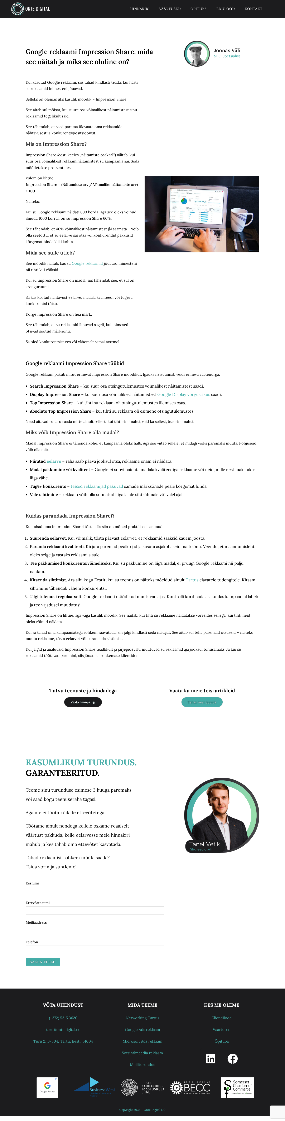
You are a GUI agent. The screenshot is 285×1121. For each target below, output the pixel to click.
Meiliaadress (36, 922)
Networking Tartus (142, 1017)
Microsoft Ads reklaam (142, 1041)
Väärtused (222, 1029)
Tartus (192, 579)
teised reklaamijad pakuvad (96, 486)
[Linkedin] (210, 1058)
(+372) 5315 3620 (63, 1017)
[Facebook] (232, 1058)
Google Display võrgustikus (183, 394)
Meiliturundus (142, 1064)
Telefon (32, 942)
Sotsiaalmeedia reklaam (142, 1052)
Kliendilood (222, 1017)
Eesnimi (32, 883)
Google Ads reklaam (142, 1029)
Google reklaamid (87, 263)
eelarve (54, 461)
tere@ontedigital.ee (63, 1029)
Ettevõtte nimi (38, 903)
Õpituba (222, 1041)
